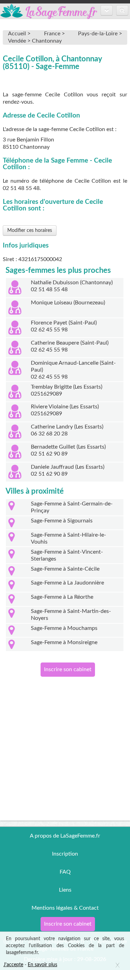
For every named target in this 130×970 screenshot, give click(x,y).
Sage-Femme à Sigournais (62, 520)
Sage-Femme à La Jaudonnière (67, 583)
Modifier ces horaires (29, 230)
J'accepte (13, 964)
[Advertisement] (65, 756)
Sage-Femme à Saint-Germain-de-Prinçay (72, 507)
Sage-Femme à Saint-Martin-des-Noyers (71, 614)
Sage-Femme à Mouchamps (64, 628)
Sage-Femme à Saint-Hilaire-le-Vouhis (68, 538)
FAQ (65, 872)
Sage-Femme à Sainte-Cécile (65, 569)
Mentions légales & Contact (65, 908)
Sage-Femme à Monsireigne (64, 642)
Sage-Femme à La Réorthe (62, 597)
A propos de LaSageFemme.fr (65, 836)
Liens (65, 890)
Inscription (65, 854)
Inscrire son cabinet (68, 669)
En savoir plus (42, 964)
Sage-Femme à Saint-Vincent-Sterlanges (67, 555)
